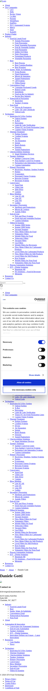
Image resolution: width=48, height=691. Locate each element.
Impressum (9, 686)
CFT (12, 10)
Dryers (17, 138)
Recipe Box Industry (23, 96)
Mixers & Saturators (22, 76)
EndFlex (13, 23)
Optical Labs (20, 112)
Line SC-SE (19, 196)
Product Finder (10, 34)
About (7, 5)
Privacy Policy (10, 679)
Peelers (17, 172)
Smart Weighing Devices (24, 154)
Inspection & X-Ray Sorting (21, 116)
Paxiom (13, 19)
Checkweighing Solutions (20, 152)
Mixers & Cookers (22, 209)
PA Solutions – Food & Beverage (28, 272)
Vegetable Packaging (23, 58)
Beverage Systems (22, 181)
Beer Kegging (20, 67)
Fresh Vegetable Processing (25, 45)
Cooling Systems (21, 136)
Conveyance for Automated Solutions (24, 626)
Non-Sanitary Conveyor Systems (27, 161)
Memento (18, 274)
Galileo (17, 203)
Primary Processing (17, 167)
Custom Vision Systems (24, 130)
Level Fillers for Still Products (26, 256)
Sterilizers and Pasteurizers (25, 207)
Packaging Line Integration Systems (29, 163)
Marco (12, 27)
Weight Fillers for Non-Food (26, 260)
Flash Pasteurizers (22, 74)
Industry (8, 36)
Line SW (18, 201)
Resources (9, 276)
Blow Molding (15, 194)
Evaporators (19, 174)
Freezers (18, 147)
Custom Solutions (22, 221)
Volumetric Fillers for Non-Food (27, 263)
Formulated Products (23, 56)
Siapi (12, 30)
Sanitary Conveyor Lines (24, 158)
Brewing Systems (21, 178)
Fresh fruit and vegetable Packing (28, 218)
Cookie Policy (10, 683)
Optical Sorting (21, 118)
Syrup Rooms (20, 72)
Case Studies (15, 642)
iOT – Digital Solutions (19, 267)
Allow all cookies (24, 382)
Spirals (17, 143)
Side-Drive (19, 189)
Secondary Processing (18, 205)
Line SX (18, 198)
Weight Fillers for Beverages (26, 245)
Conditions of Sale (12, 688)
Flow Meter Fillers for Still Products (29, 254)
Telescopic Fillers (21, 238)
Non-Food (14, 105)
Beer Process (20, 63)
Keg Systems (20, 258)
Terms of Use (10, 681)
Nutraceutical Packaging (19, 98)
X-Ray (17, 121)
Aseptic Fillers (20, 212)
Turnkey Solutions (17, 156)
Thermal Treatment (17, 132)
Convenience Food (17, 85)
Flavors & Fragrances (23, 107)
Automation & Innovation (15, 624)
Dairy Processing (21, 54)
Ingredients (19, 92)
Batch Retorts (20, 145)
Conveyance (15, 183)
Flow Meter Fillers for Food (25, 232)
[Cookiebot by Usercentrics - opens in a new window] (34, 299)
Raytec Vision (15, 14)
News (12, 644)
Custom (18, 192)
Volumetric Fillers (22, 234)
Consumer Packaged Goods (25, 87)
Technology (9, 114)
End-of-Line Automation (19, 629)
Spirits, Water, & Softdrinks (20, 70)
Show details (34, 375)
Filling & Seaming (17, 223)
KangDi (13, 32)
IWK (12, 12)
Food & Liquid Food (18, 38)
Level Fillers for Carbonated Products (29, 252)
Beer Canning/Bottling (23, 65)
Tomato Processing (22, 41)
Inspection (19, 101)
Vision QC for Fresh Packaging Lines (29, 127)
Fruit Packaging (21, 50)
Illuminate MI (20, 269)
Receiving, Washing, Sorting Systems (29, 169)
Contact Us (9, 278)
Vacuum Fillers (20, 241)
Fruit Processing (21, 43)
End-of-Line (14, 214)
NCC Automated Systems (20, 25)
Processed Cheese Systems (25, 176)
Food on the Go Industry (24, 94)
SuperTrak (19, 185)
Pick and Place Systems (24, 216)
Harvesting (19, 123)
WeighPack (14, 21)
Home (2, 570)
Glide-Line (19, 187)
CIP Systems (20, 81)
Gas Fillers (19, 243)
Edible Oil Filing (21, 52)
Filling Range (20, 83)
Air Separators (20, 141)
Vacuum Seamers (21, 229)
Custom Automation (22, 165)
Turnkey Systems (21, 103)
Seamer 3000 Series (22, 225)
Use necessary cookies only (24, 390)
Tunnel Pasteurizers (22, 78)
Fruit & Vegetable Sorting (25, 47)
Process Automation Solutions (21, 265)
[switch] (41, 350)
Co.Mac (13, 16)
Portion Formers (21, 134)
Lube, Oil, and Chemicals (25, 110)
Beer (12, 61)
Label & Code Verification (25, 125)
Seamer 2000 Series (22, 227)
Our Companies (11, 7)
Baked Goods (20, 90)
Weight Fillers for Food (24, 236)
